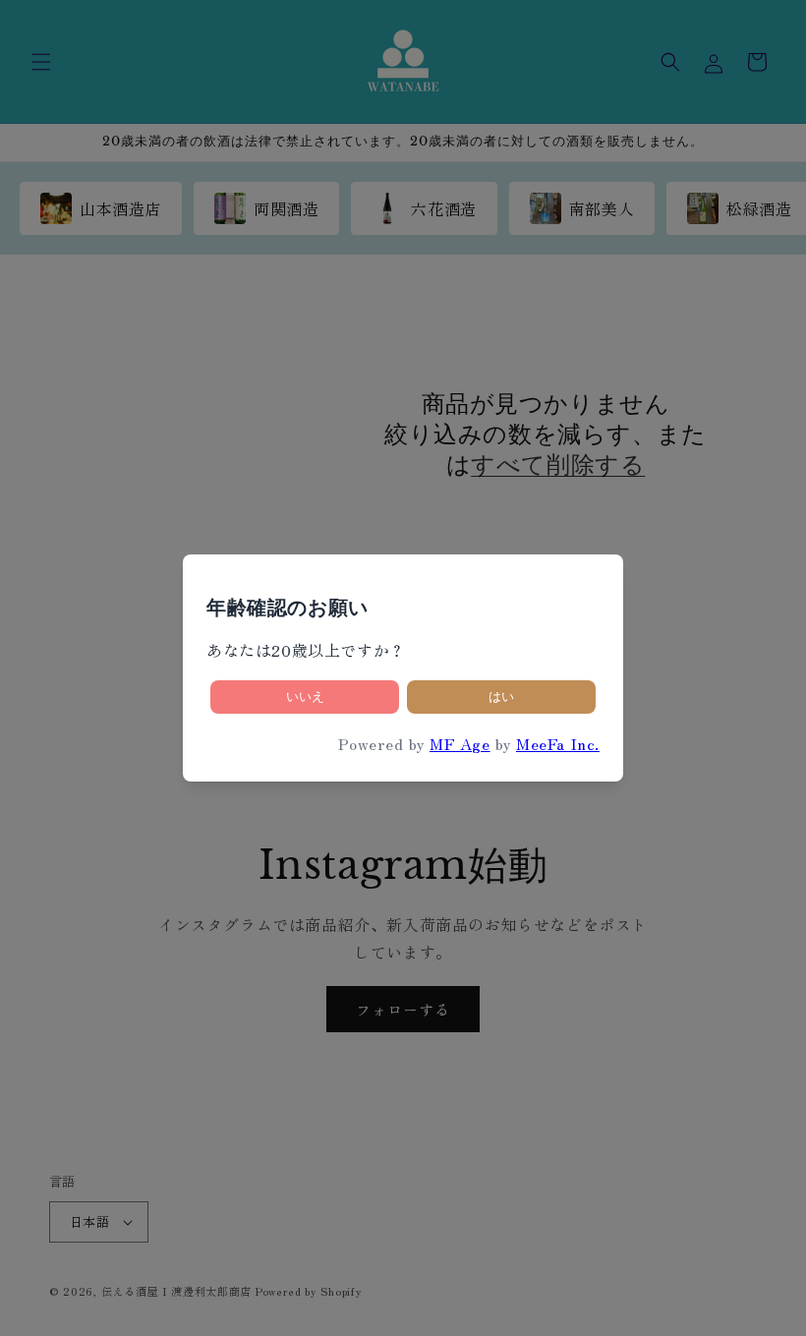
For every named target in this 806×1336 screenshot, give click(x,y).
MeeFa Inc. (558, 743)
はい (501, 696)
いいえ (305, 696)
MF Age (460, 743)
